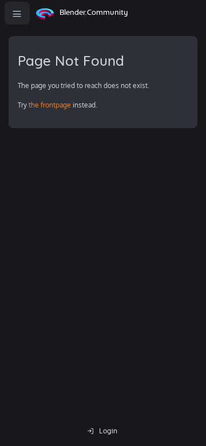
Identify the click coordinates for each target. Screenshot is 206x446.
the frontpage (50, 105)
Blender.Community (94, 13)
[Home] (44, 13)
